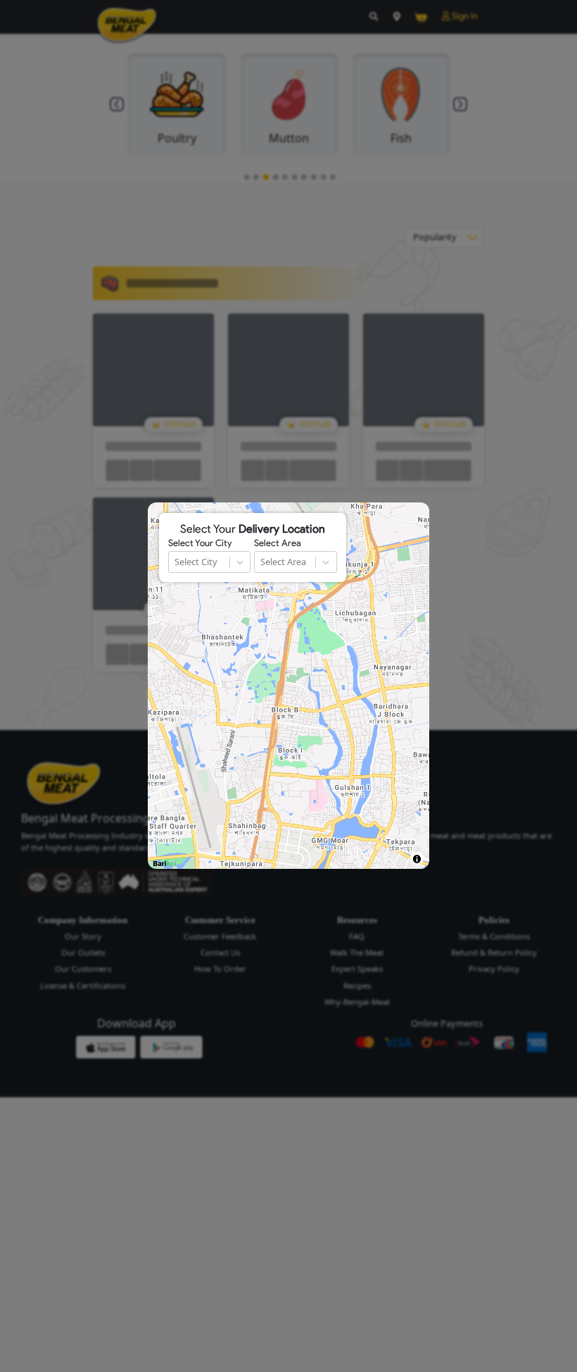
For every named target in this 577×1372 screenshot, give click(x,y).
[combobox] (176, 562)
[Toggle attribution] (417, 858)
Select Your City (200, 543)
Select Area (277, 543)
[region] (288, 685)
